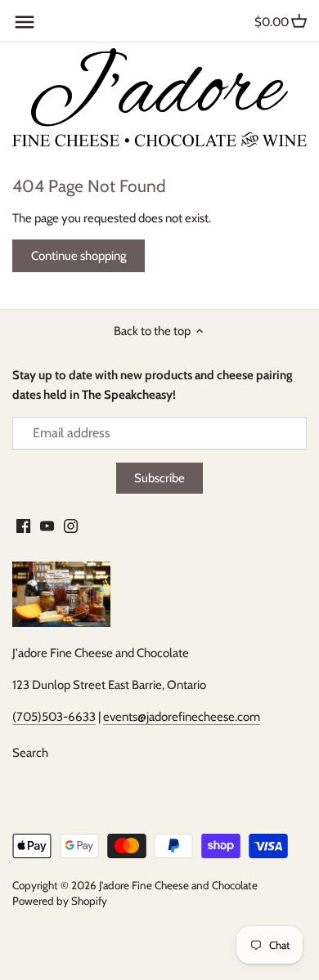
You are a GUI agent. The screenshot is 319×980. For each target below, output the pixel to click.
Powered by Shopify (59, 900)
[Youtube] (47, 526)
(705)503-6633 (54, 716)
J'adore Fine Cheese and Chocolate (178, 885)
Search (30, 752)
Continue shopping (78, 255)
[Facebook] (23, 526)
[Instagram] (71, 526)
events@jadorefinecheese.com (181, 716)
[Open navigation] (24, 22)
